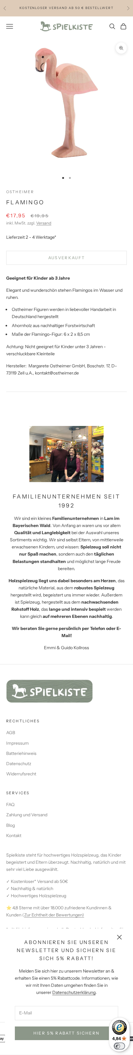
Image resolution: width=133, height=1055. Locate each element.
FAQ (10, 804)
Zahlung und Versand (26, 815)
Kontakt (13, 835)
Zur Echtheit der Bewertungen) (54, 915)
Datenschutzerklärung (74, 992)
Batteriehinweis (21, 753)
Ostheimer (20, 191)
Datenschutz (18, 763)
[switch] (119, 1046)
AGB (10, 732)
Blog (10, 825)
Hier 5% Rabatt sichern (66, 1033)
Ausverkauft (66, 257)
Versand (43, 222)
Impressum (17, 743)
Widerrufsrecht (21, 774)
